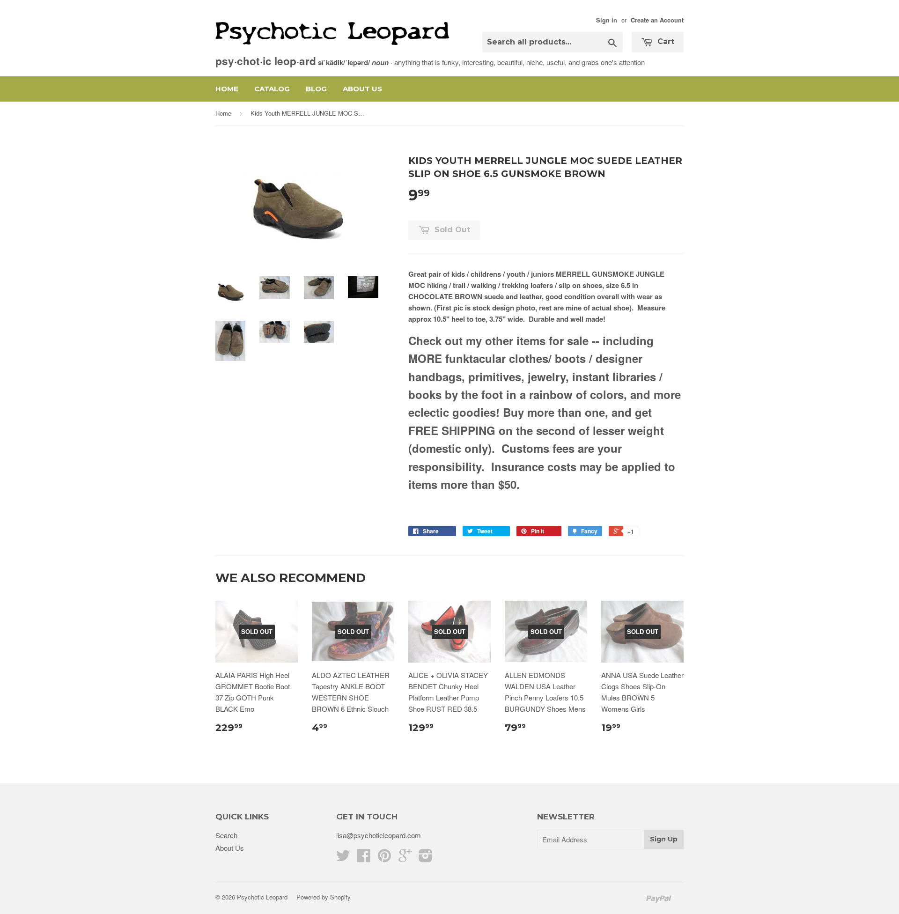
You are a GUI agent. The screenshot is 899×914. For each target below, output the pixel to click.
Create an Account (657, 20)
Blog (316, 88)
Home (226, 88)
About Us (362, 88)
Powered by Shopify (323, 896)
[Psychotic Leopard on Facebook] (364, 858)
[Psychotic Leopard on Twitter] (343, 858)
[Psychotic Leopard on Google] (405, 858)
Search (226, 835)
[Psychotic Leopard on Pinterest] (384, 858)
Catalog (272, 88)
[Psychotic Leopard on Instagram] (426, 858)
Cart (664, 41)
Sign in (606, 20)
